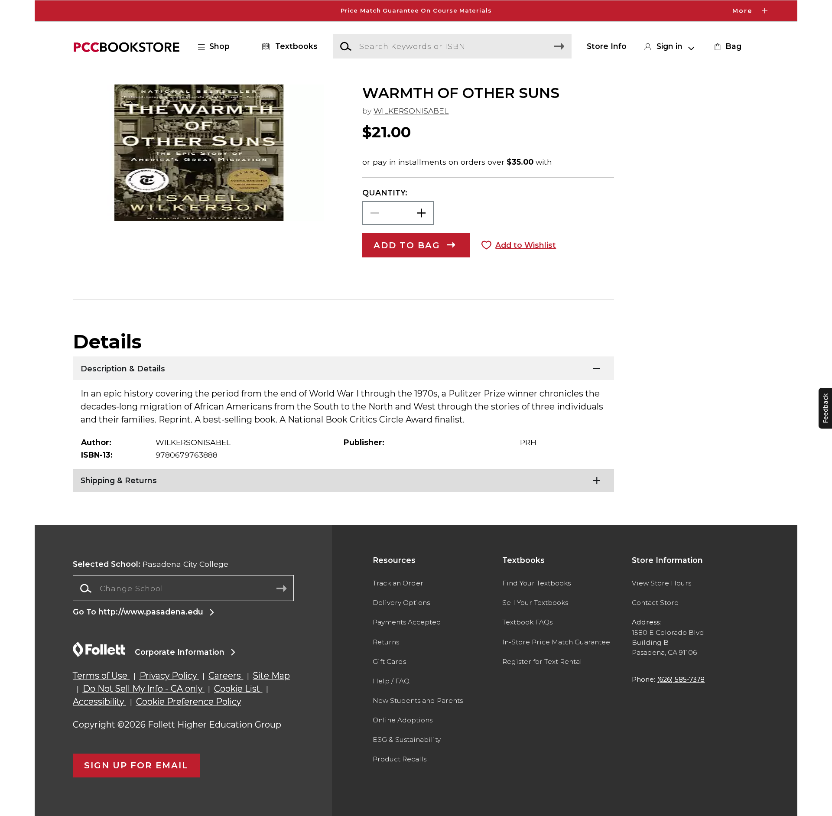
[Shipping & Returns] (343, 479)
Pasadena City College (150, 564)
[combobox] (183, 588)
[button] (416, 10)
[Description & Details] (343, 367)
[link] (727, 46)
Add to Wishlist (525, 245)
